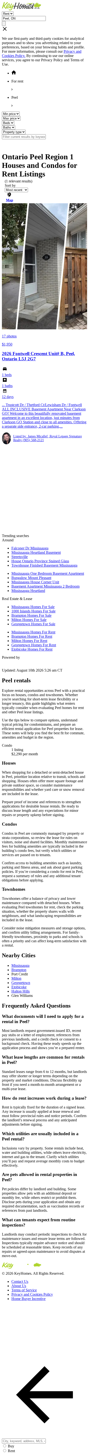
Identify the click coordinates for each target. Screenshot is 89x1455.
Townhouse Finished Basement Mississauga (44, 565)
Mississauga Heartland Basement (36, 552)
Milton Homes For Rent (29, 641)
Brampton (18, 970)
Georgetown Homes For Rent (33, 645)
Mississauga (20, 965)
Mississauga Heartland (28, 591)
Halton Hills (20, 991)
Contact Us (19, 1281)
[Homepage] (44, 6)
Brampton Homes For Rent (31, 636)
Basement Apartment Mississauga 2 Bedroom (45, 586)
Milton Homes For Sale (29, 620)
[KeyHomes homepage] (44, 1266)
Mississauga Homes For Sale (33, 607)
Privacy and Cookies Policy (32, 1294)
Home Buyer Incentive (28, 1299)
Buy (11, 1446)
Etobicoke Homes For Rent (31, 649)
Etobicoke (19, 987)
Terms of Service (24, 1290)
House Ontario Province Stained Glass (40, 561)
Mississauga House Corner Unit (35, 582)
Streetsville (19, 557)
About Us (18, 1286)
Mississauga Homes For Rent (33, 632)
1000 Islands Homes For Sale (33, 611)
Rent (11, 1451)
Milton (16, 978)
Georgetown (20, 983)
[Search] (4, 23)
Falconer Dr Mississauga (29, 548)
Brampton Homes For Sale (31, 615)
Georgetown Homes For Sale (33, 624)
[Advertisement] (44, 489)
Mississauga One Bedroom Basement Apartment (47, 573)
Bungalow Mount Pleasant (31, 578)
